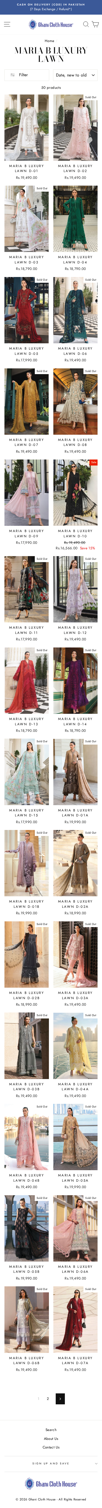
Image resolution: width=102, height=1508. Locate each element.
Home (49, 40)
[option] (51, 7)
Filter (23, 75)
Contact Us (51, 1447)
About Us (51, 1438)
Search (51, 1429)
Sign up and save (51, 1463)
